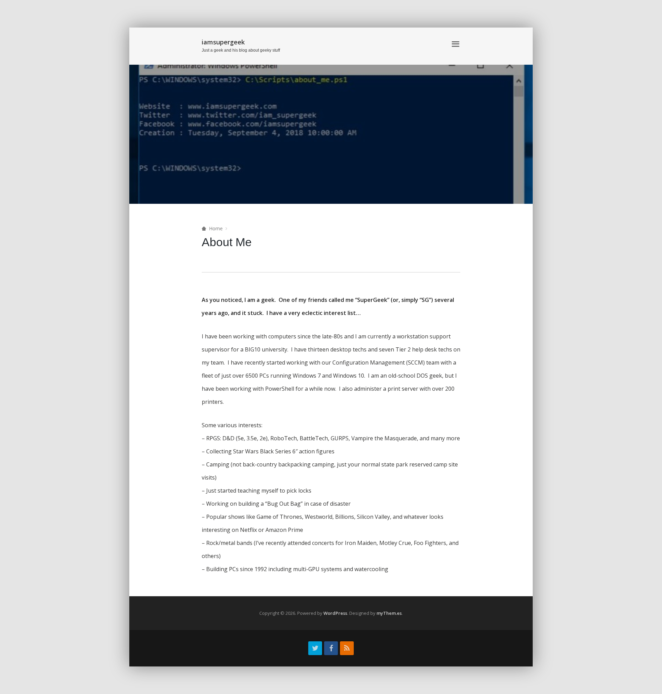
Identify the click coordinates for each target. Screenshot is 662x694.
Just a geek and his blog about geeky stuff (241, 50)
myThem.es (389, 613)
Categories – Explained (412, 44)
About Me (362, 44)
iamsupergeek (223, 42)
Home (336, 44)
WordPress (335, 613)
